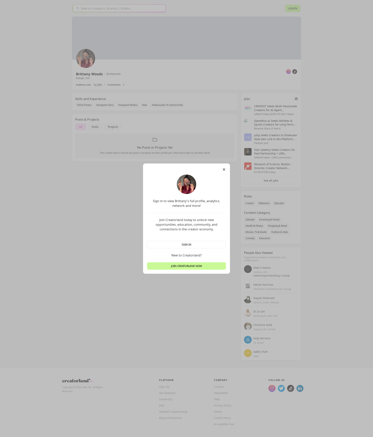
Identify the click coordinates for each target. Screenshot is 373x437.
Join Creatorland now (186, 266)
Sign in (186, 244)
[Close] (224, 169)
